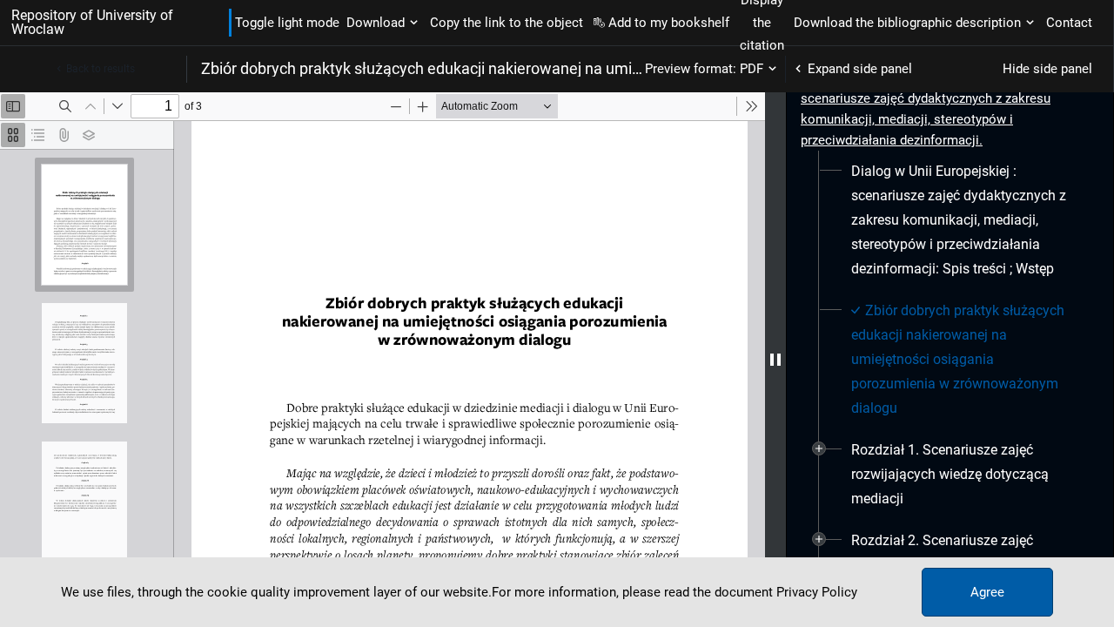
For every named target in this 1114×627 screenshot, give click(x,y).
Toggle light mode (287, 22)
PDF (751, 69)
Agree (987, 592)
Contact (1069, 22)
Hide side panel (1047, 69)
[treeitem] (950, 220)
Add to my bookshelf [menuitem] (668, 22)
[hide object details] (775, 359)
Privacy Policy (816, 592)
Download (375, 22)
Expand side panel (860, 69)
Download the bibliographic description (907, 22)
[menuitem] (964, 220)
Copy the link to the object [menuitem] (506, 22)
